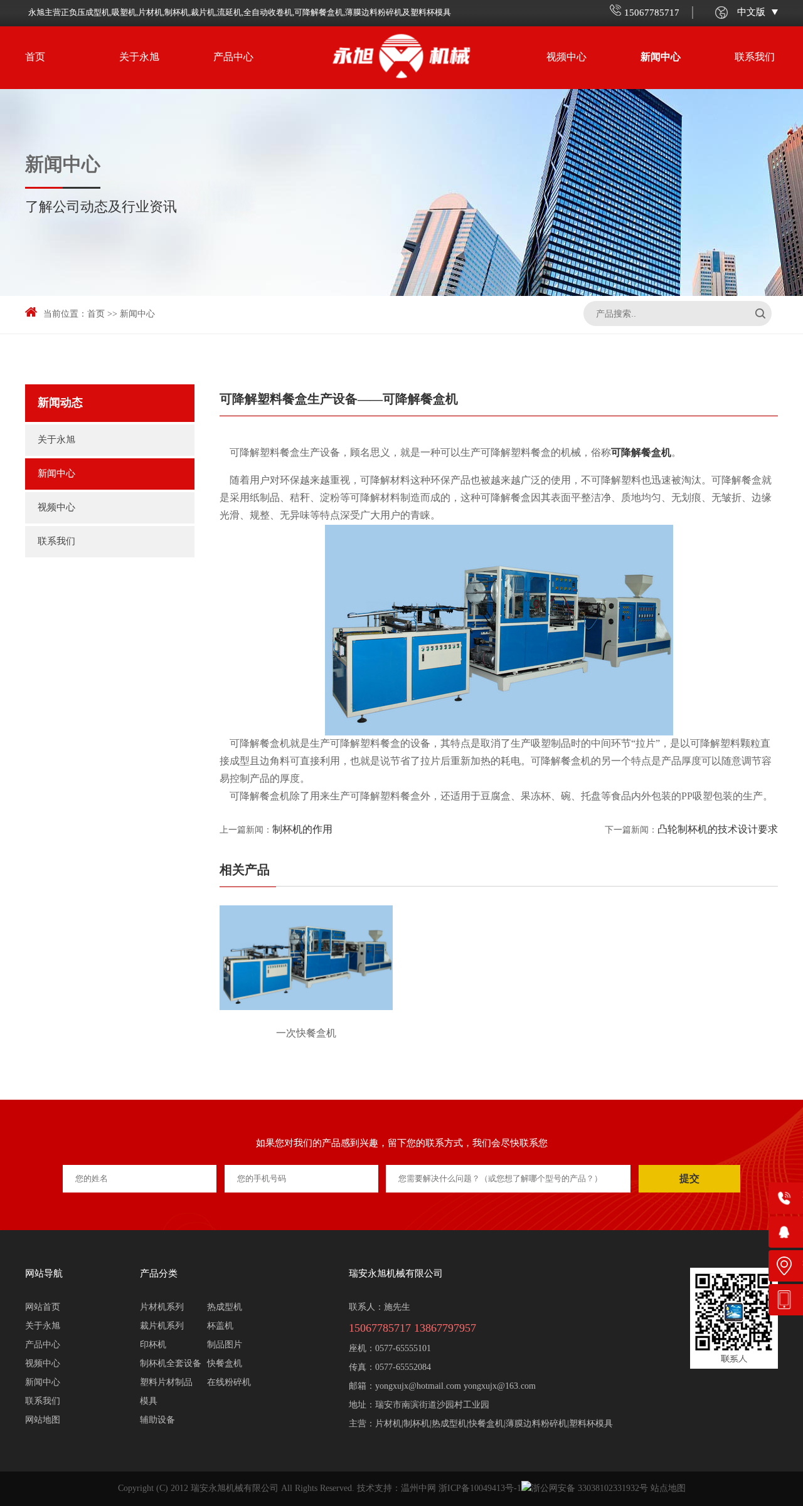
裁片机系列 (162, 1326)
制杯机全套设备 (170, 1364)
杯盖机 (220, 1326)
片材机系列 (162, 1307)
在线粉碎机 (229, 1383)
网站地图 (42, 1420)
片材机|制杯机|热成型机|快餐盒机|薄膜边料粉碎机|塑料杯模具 (494, 1424)
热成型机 (224, 1307)
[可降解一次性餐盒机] (499, 630)
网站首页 (42, 1307)
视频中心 (566, 57)
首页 (35, 57)
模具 (148, 1401)
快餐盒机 (224, 1364)
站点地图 (668, 1488)
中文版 (751, 13)
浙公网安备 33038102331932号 (589, 1488)
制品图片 (224, 1345)
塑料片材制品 (166, 1383)
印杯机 (153, 1345)
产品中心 (233, 57)
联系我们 (755, 57)
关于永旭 (139, 57)
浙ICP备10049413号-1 (480, 1488)
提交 (689, 1178)
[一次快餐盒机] (306, 961)
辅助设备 (157, 1420)
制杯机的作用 (302, 829)
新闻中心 (661, 57)
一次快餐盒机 (306, 1033)
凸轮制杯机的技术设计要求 (717, 829)
